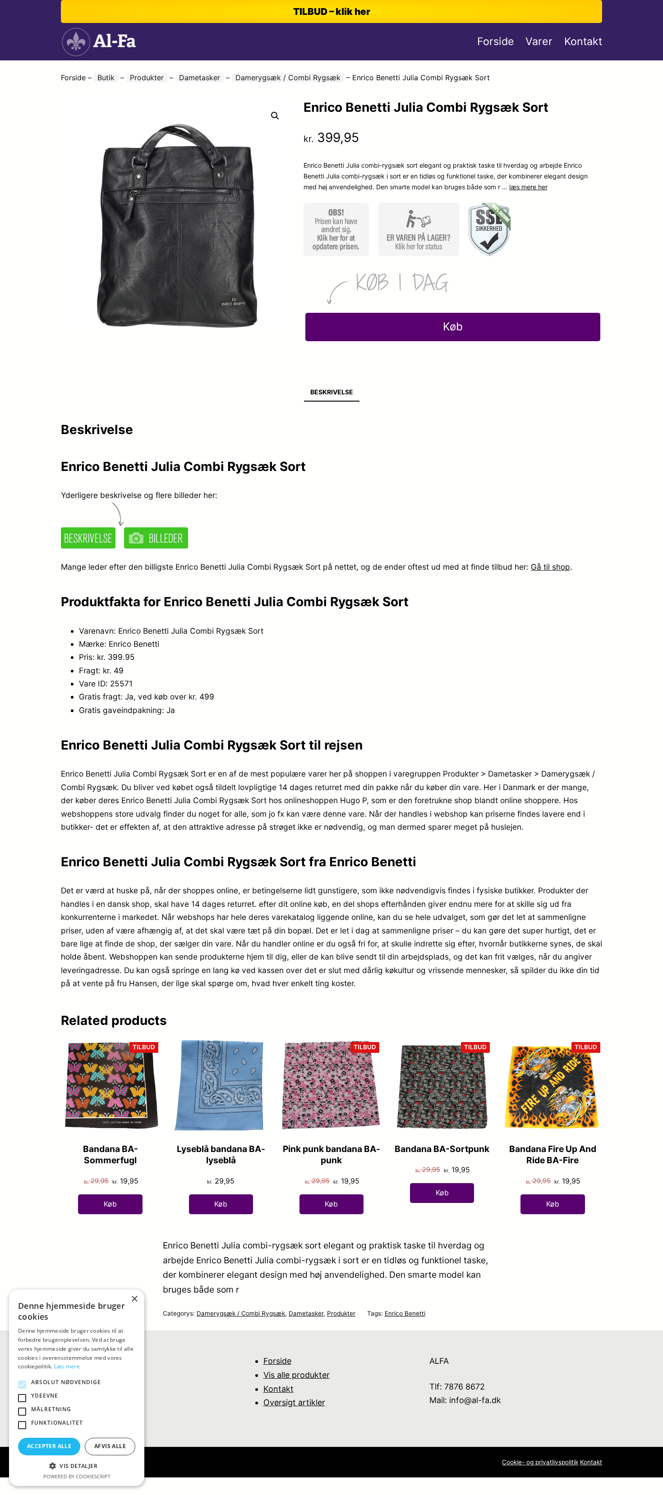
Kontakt (278, 1389)
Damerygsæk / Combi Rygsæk (288, 77)
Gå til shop (550, 566)
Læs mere (67, 1366)
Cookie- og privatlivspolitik (540, 1462)
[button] (275, 116)
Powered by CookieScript (76, 1476)
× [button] (134, 1299)
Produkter (147, 77)
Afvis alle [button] (110, 1446)
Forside (73, 77)
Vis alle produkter (296, 1375)
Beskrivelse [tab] (331, 392)
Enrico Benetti (405, 1313)
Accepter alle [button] (49, 1446)
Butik (106, 77)
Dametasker (199, 77)
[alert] (76, 1387)
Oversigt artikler (294, 1402)
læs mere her (528, 187)
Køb (453, 326)
